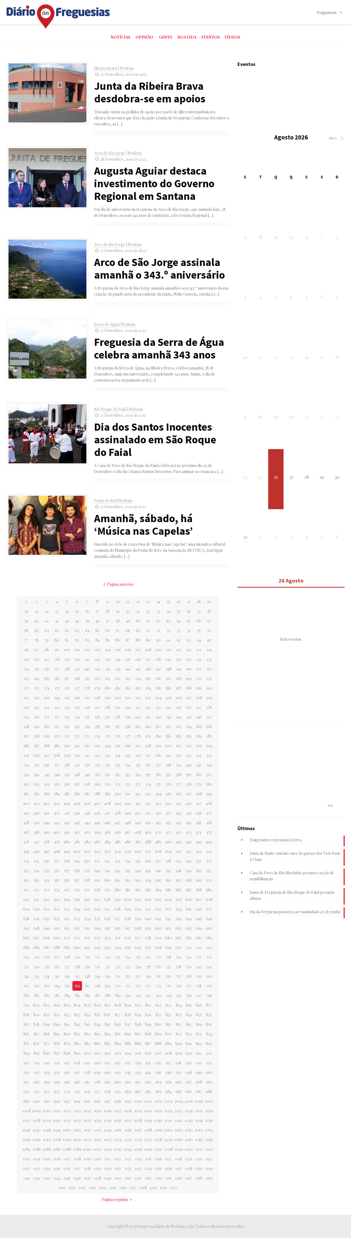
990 (36, 1101)
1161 (72, 1187)
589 (209, 889)
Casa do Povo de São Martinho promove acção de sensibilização (292, 875)
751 (117, 976)
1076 (138, 1139)
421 (46, 813)
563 (138, 880)
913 (26, 1062)
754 (148, 976)
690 (77, 947)
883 (107, 1043)
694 (118, 947)
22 (46, 611)
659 (148, 928)
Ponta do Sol (105, 500)
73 (178, 630)
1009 (36, 1110)
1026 (209, 1110)
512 (198, 851)
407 (97, 803)
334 (128, 765)
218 (107, 707)
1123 (36, 1168)
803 (67, 1005)
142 (107, 668)
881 (87, 1043)
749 (97, 976)
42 (57, 620)
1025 (199, 1110)
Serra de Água (106, 324)
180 (107, 688)
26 (87, 611)
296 (128, 745)
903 (118, 1053)
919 (87, 1062)
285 (209, 736)
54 (178, 620)
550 (199, 870)
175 (56, 688)
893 (209, 1043)
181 (117, 688)
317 (148, 755)
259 (138, 726)
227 (198, 707)
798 (209, 995)
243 (168, 716)
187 (178, 688)
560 (107, 880)
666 (26, 937)
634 (87, 918)
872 (188, 1034)
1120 (199, 1158)
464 (97, 832)
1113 (127, 1158)
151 (198, 668)
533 (26, 870)
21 (36, 611)
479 (57, 841)
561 (117, 880)
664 (199, 928)
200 (117, 697)
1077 (148, 1139)
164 (138, 678)
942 (128, 1072)
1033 (87, 1120)
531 (198, 861)
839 (47, 1024)
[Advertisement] (291, 767)
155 (46, 678)
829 (138, 1014)
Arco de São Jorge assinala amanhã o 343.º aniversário (159, 268)
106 (128, 649)
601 (138, 899)
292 (87, 745)
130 (179, 659)
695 (128, 947)
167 (168, 678)
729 (87, 966)
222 (148, 707)
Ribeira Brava (105, 68)
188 (189, 688)
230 (36, 716)
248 (26, 726)
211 (36, 707)
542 (117, 870)
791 (138, 995)
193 (46, 697)
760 (209, 976)
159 (87, 678)
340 (189, 765)
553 (36, 880)
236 (97, 716)
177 (77, 688)
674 (108, 937)
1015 (97, 1110)
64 (87, 630)
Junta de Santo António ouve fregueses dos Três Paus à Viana (295, 856)
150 (189, 668)
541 (107, 870)
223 (158, 707)
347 (67, 774)
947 (179, 1072)
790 (128, 995)
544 (138, 870)
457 (26, 832)
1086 (47, 1149)
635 (97, 918)
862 (87, 1034)
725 (46, 966)
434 (178, 813)
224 (168, 707)
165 (148, 678)
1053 (97, 1130)
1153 (148, 1178)
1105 (46, 1158)
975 (77, 1091)
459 (47, 832)
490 (168, 841)
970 (26, 1091)
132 (198, 659)
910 (189, 1053)
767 (87, 985)
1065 (26, 1139)
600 (127, 899)
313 (107, 755)
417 (199, 803)
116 (36, 659)
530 (189, 861)
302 (189, 745)
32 (148, 611)
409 (117, 803)
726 (57, 966)
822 (67, 1014)
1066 (36, 1139)
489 (158, 841)
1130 (107, 1168)
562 (128, 880)
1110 (97, 1158)
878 (57, 1043)
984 (168, 1091)
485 (118, 841)
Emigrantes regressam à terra (275, 839)
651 (67, 928)
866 (127, 1034)
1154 (158, 1178)
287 (36, 745)
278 (138, 736)
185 (158, 688)
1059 (158, 1130)
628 (26, 918)
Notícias (127, 68)
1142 (36, 1178)
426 (97, 813)
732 (117, 966)
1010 (47, 1110)
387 (87, 793)
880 (77, 1043)
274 (97, 736)
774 (158, 985)
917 (67, 1062)
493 (199, 841)
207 (189, 697)
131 (188, 659)
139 (77, 668)
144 (128, 668)
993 (67, 1101)
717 (158, 957)
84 (97, 640)
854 (199, 1024)
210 (26, 707)
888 (158, 1043)
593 (57, 899)
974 (67, 1091)
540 (97, 870)
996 (97, 1101)
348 (77, 774)
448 (128, 822)
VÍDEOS (232, 37)
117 (46, 659)
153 (26, 678)
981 (138, 1091)
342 (209, 765)
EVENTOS (210, 37)
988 (209, 1091)
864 (107, 1034)
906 (148, 1053)
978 (107, 1091)
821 (57, 1014)
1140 (209, 1168)
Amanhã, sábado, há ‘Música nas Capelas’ (143, 524)
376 (168, 784)
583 (148, 889)
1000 (138, 1101)
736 (158, 966)
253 (77, 726)
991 (47, 1101)
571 (26, 889)
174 (46, 688)
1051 (77, 1130)
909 (178, 1053)
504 (118, 851)
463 (87, 832)
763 (46, 985)
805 (87, 1005)
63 (77, 630)
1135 (158, 1168)
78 (36, 640)
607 (199, 899)
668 (46, 937)
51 (148, 620)
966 (178, 1082)
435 (188, 813)
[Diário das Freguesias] (58, 14)
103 (97, 649)
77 (26, 640)
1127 (77, 1168)
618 (118, 909)
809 (127, 1005)
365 (57, 784)
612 (57, 909)
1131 (117, 1168)
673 (97, 937)
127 (148, 659)
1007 (209, 1101)
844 (97, 1024)
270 (57, 736)
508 (158, 851)
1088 (67, 1149)
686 (36, 947)
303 (199, 745)
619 (128, 909)
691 (87, 947)
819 (36, 1014)
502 (97, 851)
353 (127, 774)
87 (128, 640)
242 (158, 716)
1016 (108, 1110)
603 (158, 899)
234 (77, 716)
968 (199, 1082)
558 (87, 880)
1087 (57, 1149)
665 (209, 928)
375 (158, 784)
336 (148, 765)
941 (118, 1072)
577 (87, 889)
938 (87, 1072)
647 (26, 928)
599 (118, 899)
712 (107, 957)
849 (148, 1024)
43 (67, 620)
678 (148, 937)
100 (67, 649)
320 (179, 755)
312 (97, 755)
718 (168, 957)
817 (209, 1005)
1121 (209, 1158)
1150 (117, 1178)
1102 (209, 1149)
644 (189, 918)
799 (26, 1005)
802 (57, 1005)
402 (47, 803)
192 (36, 697)
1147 (87, 1178)
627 (209, 909)
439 (36, 822)
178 (87, 688)
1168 (143, 1187)
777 (188, 985)
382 (36, 793)
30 (128, 611)
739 (188, 966)
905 (138, 1053)
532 (208, 861)
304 (209, 745)
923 (128, 1062)
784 (67, 995)
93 (189, 640)
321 (188, 755)
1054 (107, 1130)
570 (209, 880)
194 (57, 697)
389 (107, 793)
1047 (36, 1130)
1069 (67, 1139)
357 (168, 774)
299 (158, 745)
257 (117, 726)
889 (168, 1043)
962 (138, 1082)
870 (168, 1034)
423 (67, 813)
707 (57, 957)
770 (118, 985)
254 (87, 726)
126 (138, 659)
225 (178, 707)
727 (66, 966)
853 (188, 1024)
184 (148, 688)
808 (117, 1005)
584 (158, 889)
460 (56, 832)
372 (127, 784)
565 (158, 880)
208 (199, 697)
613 (67, 909)
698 (158, 947)
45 (87, 620)
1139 (198, 1168)
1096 (148, 1149)
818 (26, 1014)
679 (158, 937)
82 (77, 640)
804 (77, 1005)
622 (158, 909)
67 (118, 630)
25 (77, 611)
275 (107, 736)
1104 (36, 1158)
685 (26, 947)
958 (97, 1082)
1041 (168, 1120)
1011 (57, 1110)
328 (67, 765)
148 (168, 668)
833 (178, 1014)
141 (97, 668)
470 (158, 832)
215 (77, 707)
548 (179, 870)
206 (179, 697)
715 (137, 957)
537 (66, 870)
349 (87, 774)
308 (57, 755)
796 (189, 995)
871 (178, 1034)
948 (189, 1072)
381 (26, 793)
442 (67, 822)
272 (77, 736)
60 (46, 630)
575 (66, 889)
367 (77, 784)
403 (57, 803)
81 (67, 640)
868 (148, 1034)
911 (199, 1053)
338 (168, 765)
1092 (108, 1149)
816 (199, 1005)
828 (128, 1014)
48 (118, 620)
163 (128, 678)
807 (107, 1005)
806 (97, 1005)
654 (97, 928)
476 (26, 841)
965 (168, 1082)
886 (138, 1043)
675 (117, 937)
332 (107, 765)
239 (128, 716)
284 (199, 736)
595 (77, 899)
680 (168, 937)
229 (26, 716)
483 (97, 841)
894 (26, 1053)
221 (137, 707)
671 (77, 937)
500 (77, 851)
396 (179, 793)
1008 (26, 1110)
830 (148, 1014)
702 (199, 947)
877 (46, 1043)
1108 (77, 1158)
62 (67, 630)
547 (168, 870)
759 (199, 976)
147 (158, 668)
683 (199, 937)
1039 (148, 1120)
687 (47, 947)
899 (77, 1053)
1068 (57, 1139)
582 (138, 889)
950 (209, 1072)
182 (128, 688)
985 (179, 1091)
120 (77, 659)
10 (118, 601)
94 (199, 640)
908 (168, 1053)
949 (199, 1072)
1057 (138, 1130)
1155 (168, 1178)
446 (107, 822)
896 (46, 1053)
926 (158, 1062)
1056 (128, 1130)
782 (46, 995)
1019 (138, 1110)
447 (117, 822)
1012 (67, 1110)
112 (188, 649)
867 (138, 1034)
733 (127, 966)
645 (199, 918)
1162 (82, 1187)
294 (108, 745)
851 (168, 1024)
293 (97, 745)
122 (97, 659)
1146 (77, 1178)
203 (148, 697)
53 (168, 620)
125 (127, 659)
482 (87, 841)
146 (148, 668)
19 (209, 601)
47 (107, 620)
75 (198, 630)
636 (107, 918)
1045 (209, 1120)
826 (107, 1014)
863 (97, 1034)
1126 (66, 1168)
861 (77, 1034)
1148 (97, 1178)
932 (26, 1072)
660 (158, 928)
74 (189, 630)
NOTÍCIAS (121, 37)
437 (209, 813)
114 (209, 649)
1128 (87, 1168)
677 (138, 937)
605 (179, 899)
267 (26, 736)
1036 (118, 1120)
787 (97, 995)
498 (57, 851)
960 (117, 1082)
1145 (67, 1178)
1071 (87, 1139)
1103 (26, 1158)
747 (77, 976)
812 (158, 1005)
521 (97, 861)
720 (189, 957)
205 (168, 697)
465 (108, 832)
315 (127, 755)
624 (179, 909)
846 (118, 1024)
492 (189, 841)
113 (198, 649)
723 (26, 966)
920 (97, 1062)
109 (158, 649)
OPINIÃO (144, 37)
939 (97, 1072)
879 (67, 1043)
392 (138, 793)
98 (46, 649)
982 (148, 1091)
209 (209, 697)
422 (57, 813)
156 (57, 678)
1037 (128, 1120)
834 (189, 1014)
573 (46, 889)
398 (199, 793)
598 (107, 899)
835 (199, 1014)
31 (138, 611)
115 (26, 659)
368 (87, 784)
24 (67, 611)
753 (137, 976)
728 (77, 966)
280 (158, 736)
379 (199, 784)
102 (87, 649)
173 (36, 688)
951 (26, 1082)
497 (47, 851)
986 (188, 1091)
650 (57, 928)
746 (67, 976)
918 (77, 1062)
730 (97, 966)
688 (56, 947)
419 (26, 813)
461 (67, 832)
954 (57, 1082)
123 (107, 659)
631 (57, 918)
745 (57, 976)
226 (188, 707)
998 (117, 1101)
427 (107, 813)
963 (148, 1082)
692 (97, 947)
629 (36, 918)
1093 (118, 1149)
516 (46, 861)
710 (87, 957)
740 (199, 966)
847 (128, 1024)
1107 (67, 1158)
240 (138, 716)
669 (56, 937)
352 (117, 774)
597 (97, 899)
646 (209, 918)
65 (97, 630)
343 (26, 774)
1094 (128, 1149)
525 (137, 861)
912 (209, 1053)
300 (168, 745)
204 (158, 697)
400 (26, 803)
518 (67, 861)
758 (188, 976)
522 (107, 861)
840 (56, 1024)
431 (148, 813)
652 (77, 928)
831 (158, 1014)
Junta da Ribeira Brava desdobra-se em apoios (149, 92)
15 (168, 601)
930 (199, 1062)
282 (178, 736)
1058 (148, 1130)
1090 (87, 1149)
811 (148, 1005)
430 (138, 813)
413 (158, 803)
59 (36, 630)
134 (26, 668)
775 (168, 985)
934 (47, 1072)
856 (26, 1034)
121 (87, 659)
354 (138, 774)
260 (148, 726)
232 (56, 716)
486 (128, 841)
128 (158, 659)
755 (158, 976)
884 (118, 1043)
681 (179, 937)
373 (137, 784)
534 (36, 870)
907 (158, 1053)
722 (208, 957)
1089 (77, 1149)
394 (158, 793)
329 (77, 765)
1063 (199, 1130)
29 (118, 611)
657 (128, 928)
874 (209, 1034)
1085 (37, 1149)
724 (36, 966)
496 (36, 851)
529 (178, 861)
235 (87, 716)
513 (208, 851)
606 (188, 899)
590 (26, 899)
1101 (199, 1149)
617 (107, 909)
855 (209, 1024)
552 (26, 880)
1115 (148, 1158)
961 (128, 1082)
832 (168, 1014)
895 (36, 1053)
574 (57, 889)
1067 (47, 1139)
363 (36, 784)
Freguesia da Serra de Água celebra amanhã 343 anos (159, 348)
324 (26, 765)
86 (117, 640)
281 (168, 736)
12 (138, 601)
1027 (26, 1120)
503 (108, 851)
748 (87, 976)
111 (178, 649)
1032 (77, 1120)
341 (199, 765)
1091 (97, 1149)
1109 (87, 1158)
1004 (178, 1101)
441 (57, 822)
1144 (56, 1178)
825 (97, 1014)
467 (128, 832)
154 (36, 678)
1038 (138, 1120)
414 (168, 803)
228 (209, 707)
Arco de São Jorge (109, 153)
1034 (97, 1120)
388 (97, 793)
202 (138, 697)
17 (188, 601)
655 (107, 928)
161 (107, 678)
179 (97, 688)
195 (67, 697)
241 (148, 716)
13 (148, 601)
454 (188, 822)
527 (158, 861)
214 (67, 707)
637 (117, 918)
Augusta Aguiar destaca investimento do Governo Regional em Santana (154, 183)
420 (36, 813)
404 (67, 803)
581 (128, 889)
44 (77, 620)
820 (47, 1014)
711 (97, 957)
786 (87, 995)
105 (118, 649)
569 (199, 880)
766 (77, 985)
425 (87, 813)
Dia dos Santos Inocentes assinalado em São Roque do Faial (155, 439)
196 (77, 697)
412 (148, 803)
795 (178, 995)
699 (168, 947)
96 (26, 649)
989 (26, 1101)
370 (108, 784)
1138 (188, 1168)
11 (127, 601)
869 (158, 1034)
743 (36, 976)
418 (209, 803)
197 (87, 697)
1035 (107, 1120)
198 (97, 697)
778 (199, 985)
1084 (26, 1149)
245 (188, 716)
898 (67, 1053)
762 (36, 985)
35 (178, 611)
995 (87, 1101)
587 (188, 889)
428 (118, 813)
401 (36, 803)
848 (138, 1024)
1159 (209, 1178)
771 (127, 985)
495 (26, 851)
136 (46, 668)
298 (148, 745)
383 (46, 793)
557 (77, 880)
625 (188, 909)
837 (26, 1024)
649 (47, 928)
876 (36, 1043)
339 (178, 765)
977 (97, 1091)
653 (87, 928)
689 (67, 947)
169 (189, 678)
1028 (37, 1120)
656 (118, 928)
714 (128, 957)
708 (67, 957)
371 (117, 784)
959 (107, 1082)
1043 (189, 1120)
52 (158, 620)
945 (158, 1072)
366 (67, 784)
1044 (199, 1120)
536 (57, 870)
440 (47, 822)
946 (168, 1072)
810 (138, 1005)
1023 (178, 1110)
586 (179, 889)
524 (128, 861)
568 (189, 880)
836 (209, 1014)
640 (148, 918)
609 (26, 909)
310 (77, 755)
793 (158, 995)
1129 (97, 1168)
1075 (128, 1139)
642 (168, 918)
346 (57, 774)
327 (56, 765)
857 (36, 1034)
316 (138, 755)
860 (67, 1034)
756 (168, 976)
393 (148, 793)
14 (158, 601)
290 (67, 745)
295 (117, 745)
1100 (189, 1149)
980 (127, 1091)
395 (168, 793)
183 (138, 688)
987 (199, 1091)
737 (168, 966)
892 (199, 1043)
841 (67, 1024)
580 (118, 889)
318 (158, 755)
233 (66, 716)
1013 (77, 1110)
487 (138, 841)
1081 (189, 1139)
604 (168, 899)
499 (67, 851)
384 (57, 793)
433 (168, 813)
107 (138, 649)
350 (97, 774)
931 (209, 1062)
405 (77, 803)
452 (168, 822)
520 (87, 861)
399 (209, 793)
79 (47, 640)
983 (158, 1091)
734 (138, 966)
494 (209, 841)
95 (209, 640)
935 (57, 1072)
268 (36, 736)
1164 (102, 1187)
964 (158, 1082)
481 (77, 841)
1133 (138, 1168)
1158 (198, 1178)
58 (26, 630)
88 (138, 640)
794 (168, 995)
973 (57, 1091)
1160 (62, 1187)
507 (148, 851)
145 (138, 668)
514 (26, 861)
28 (107, 611)
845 (108, 1024)
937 (77, 1072)
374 (148, 784)
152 (208, 668)
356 (158, 774)
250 (47, 726)
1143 (46, 1178)
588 (199, 889)
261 (158, 726)
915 (46, 1062)
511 (188, 851)
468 (138, 832)
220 (128, 707)
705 (36, 957)
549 (189, 870)
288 (47, 745)
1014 (87, 1110)
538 (77, 870)
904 (127, 1053)
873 (199, 1034)
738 (178, 966)
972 (46, 1091)
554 (46, 880)
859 (57, 1034)
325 (36, 765)
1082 (199, 1139)
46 (97, 620)
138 (67, 668)
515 (36, 861)
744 (46, 976)
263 (178, 726)
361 (209, 774)
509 (168, 851)
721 (198, 957)
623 (168, 909)
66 (107, 630)
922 (117, 1062)
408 (107, 803)
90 (158, 640)
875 (26, 1043)
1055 (117, 1130)
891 (189, 1043)
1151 (127, 1178)
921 (107, 1062)
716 (148, 957)
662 (179, 928)
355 (148, 774)
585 (168, 889)
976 (87, 1091)
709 (77, 957)
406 (87, 803)
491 (179, 841)
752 (127, 976)
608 (209, 899)
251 (56, 726)
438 (26, 822)
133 (208, 659)
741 (209, 966)
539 (87, 870)
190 (209, 688)
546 (158, 870)
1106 (57, 1158)
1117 (168, 1158)
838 (36, 1024)
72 (168, 630)
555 (56, 880)
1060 (168, 1130)
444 (87, 822)
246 (199, 716)
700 (178, 947)
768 (97, 985)
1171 (173, 1187)
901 (97, 1053)
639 (138, 918)
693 (107, 947)
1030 (57, 1120)
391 (128, 793)
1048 (47, 1130)
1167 (133, 1187)
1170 (163, 1187)
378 (188, 784)
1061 (179, 1130)
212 (46, 707)
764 (57, 985)
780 (26, 995)
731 (107, 966)
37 (198, 611)
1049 (57, 1130)
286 (26, 745)
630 (47, 918)
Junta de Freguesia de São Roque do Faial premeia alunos (292, 895)
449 (138, 822)
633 (77, 918)
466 (118, 832)
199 (107, 697)
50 (138, 620)
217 (97, 707)
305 (26, 755)
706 (47, 957)
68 (128, 630)
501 (87, 851)
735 (148, 966)
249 (36, 726)
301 (179, 745)
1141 (26, 1178)
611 (46, 909)
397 (188, 793)
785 (77, 995)
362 (26, 784)
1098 (168, 1149)
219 (117, 707)
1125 (56, 1168)
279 (148, 736)
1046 (26, 1130)
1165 (112, 1187)
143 (117, 668)
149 (179, 668)
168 (179, 678)
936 (67, 1072)
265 (199, 726)
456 (209, 822)
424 (77, 813)
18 (199, 601)
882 (97, 1043)
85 (107, 640)
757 (178, 976)
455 (199, 822)
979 (118, 1091)
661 (168, 928)
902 (107, 1053)
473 (188, 832)
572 (36, 889)
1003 (168, 1101)
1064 (209, 1130)
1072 (97, 1139)
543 (128, 870)
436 (199, 813)
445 (97, 822)
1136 (168, 1168)
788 (107, 995)
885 (128, 1043)
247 (209, 716)
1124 (46, 1168)
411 (138, 803)
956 (77, 1082)
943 (138, 1072)
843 (87, 1024)
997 (107, 1101)
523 (117, 861)
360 (199, 774)
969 (209, 1082)
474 (199, 832)
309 (67, 755)
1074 (117, 1139)
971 (36, 1091)
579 (107, 889)
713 (117, 957)
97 (36, 649)
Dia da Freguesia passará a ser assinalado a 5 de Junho (295, 911)
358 (178, 774)
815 (188, 1005)
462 (77, 832)
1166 (123, 1187)
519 (77, 861)
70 (148, 630)
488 (148, 841)
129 (168, 659)
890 (178, 1043)
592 (46, 899)
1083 (209, 1139)
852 (178, 1024)
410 (128, 803)
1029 (47, 1120)
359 (188, 774)
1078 (158, 1139)
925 (148, 1062)
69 (138, 630)
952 (36, 1082)
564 (148, 880)
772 (137, 985)
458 (36, 832)
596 (87, 899)
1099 (178, 1149)
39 (26, 620)
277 (127, 736)
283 (188, 736)
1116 (158, 1158)
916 (57, 1062)
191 (26, 697)
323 (208, 755)
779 (209, 985)
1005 (189, 1101)
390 (118, 793)
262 (168, 726)
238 (117, 716)
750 (108, 976)
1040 (158, 1120)
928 (179, 1062)
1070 (77, 1139)
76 (209, 630)
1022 (168, 1110)
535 (46, 870)
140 (87, 668)
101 (77, 649)
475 (209, 832)
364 (47, 784)
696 (138, 947)
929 (189, 1062)
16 (178, 601)
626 (199, 909)
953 (46, 1082)
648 (36, 928)
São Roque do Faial (110, 409)
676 (128, 937)
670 (67, 937)
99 (57, 649)
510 (179, 851)
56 (199, 620)
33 (158, 611)
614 (77, 909)
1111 (107, 1158)
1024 (189, 1110)
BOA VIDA (186, 37)
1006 (198, 1101)
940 (107, 1072)
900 (87, 1053)
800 (36, 1005)
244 (178, 716)
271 (66, 736)
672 (87, 937)
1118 (178, 1158)
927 (168, 1062)
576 (77, 889)
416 (189, 803)
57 (209, 620)
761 (26, 985)
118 (57, 659)
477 (36, 841)
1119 (188, 1158)
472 (178, 832)
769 (107, 985)
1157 (188, 1178)
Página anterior (120, 584)
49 (128, 620)
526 (148, 861)
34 (168, 611)
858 (47, 1034)
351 (107, 774)
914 (36, 1062)
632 (67, 918)
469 (148, 832)
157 (66, 678)
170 (199, 678)
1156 (178, 1178)
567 (178, 880)
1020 (148, 1110)
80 (57, 640)
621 (148, 909)
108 (148, 649)
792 (148, 995)
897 (57, 1053)
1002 (158, 1101)
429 (128, 813)
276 (117, 736)
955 (67, 1082)
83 (87, 640)
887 (148, 1043)
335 (137, 765)
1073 (107, 1139)
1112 (117, 1158)
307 (47, 755)
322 (198, 755)
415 (178, 803)
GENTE (165, 37)
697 (148, 947)
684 (209, 937)
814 (179, 1005)
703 (209, 947)
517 (56, 861)
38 (209, 611)
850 (158, 1024)
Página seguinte (115, 1199)
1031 (67, 1120)
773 (148, 985)
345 (46, 774)
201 (128, 697)
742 (26, 976)
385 (67, 793)
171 (208, 678)
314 (117, 755)
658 (138, 928)
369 (97, 784)
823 (77, 1014)
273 (87, 736)
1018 (128, 1110)
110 (168, 649)
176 (67, 688)
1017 (117, 1110)
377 (178, 784)
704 (26, 957)
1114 (138, 1158)
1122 (26, 1168)
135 (36, 668)
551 (208, 870)
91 (168, 640)
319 (168, 755)
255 (97, 726)
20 (26, 611)
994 (77, 1101)
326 (46, 765)
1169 (153, 1187)
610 (36, 909)
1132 (127, 1168)
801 (47, 1005)
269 (47, 736)
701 (189, 947)
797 (199, 995)
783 (57, 995)
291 (77, 745)
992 (57, 1101)
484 (107, 841)
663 (189, 928)
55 (188, 620)
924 (138, 1062)
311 (87, 755)
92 (178, 640)
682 (189, 937)
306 (36, 755)
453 (178, 822)
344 (36, 774)
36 (189, 611)
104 (107, 649)
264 (189, 726)
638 (128, 918)
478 (47, 841)
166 (158, 678)
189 (199, 688)
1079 (168, 1139)
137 (56, 668)
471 (168, 832)
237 (107, 716)
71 (158, 630)
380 (209, 784)
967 (189, 1082)
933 (36, 1072)
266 (209, 726)
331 (97, 765)
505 (128, 851)
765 (67, 985)
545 (148, 870)
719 (178, 957)
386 (77, 793)
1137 (178, 1168)
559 (97, 880)
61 (57, 630)
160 (97, 678)
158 (77, 678)
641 (158, 918)
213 (56, 707)
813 (168, 1005)
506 (138, 851)
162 (117, 678)
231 (46, 716)
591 (36, 899)
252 (66, 726)
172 (26, 688)
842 (77, 1024)
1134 (148, 1168)
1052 (87, 1130)
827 (117, 1014)
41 (47, 620)
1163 (92, 1187)
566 (168, 880)
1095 (138, 1149)
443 (77, 822)
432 (158, 813)
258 (128, 726)
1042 (178, 1120)
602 (148, 899)
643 (179, 918)
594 (67, 899)
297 (138, 745)
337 (158, 765)
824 (87, 1014)
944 (148, 1072)
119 (67, 659)
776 (178, 985)
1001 (148, 1101)
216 (87, 707)
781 (36, 995)
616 (97, 909)
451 (158, 822)
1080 (178, 1139)
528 (168, 861)
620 (138, 909)
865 (118, 1034)
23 (56, 611)
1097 (158, 1149)
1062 (189, 1130)
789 (118, 995)
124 (117, 659)
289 (57, 745)
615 (87, 909)
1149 (107, 1178)
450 (148, 822)
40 (36, 620)
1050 (67, 1130)
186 (168, 688)
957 (87, 1082)
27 (97, 611)
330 (87, 765)
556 (67, 880)
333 (117, 765)
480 (67, 841)
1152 (138, 1178)
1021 (158, 1110)
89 (148, 640)
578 (97, 889)
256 (107, 726)
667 (36, 937)
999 (127, 1101)
